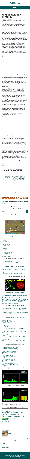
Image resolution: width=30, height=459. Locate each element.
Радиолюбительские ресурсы (9, 360)
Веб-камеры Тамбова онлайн (9, 352)
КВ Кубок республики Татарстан (9, 325)
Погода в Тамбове (15, 214)
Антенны (9, 19)
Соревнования (5, 256)
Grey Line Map (14, 364)
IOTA (3, 241)
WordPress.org (5, 447)
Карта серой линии (6, 364)
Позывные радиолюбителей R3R (10, 347)
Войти (3, 443)
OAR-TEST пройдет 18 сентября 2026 (11, 297)
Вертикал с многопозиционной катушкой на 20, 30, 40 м (15, 272)
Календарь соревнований (15, 317)
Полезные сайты (6, 252)
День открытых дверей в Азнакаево (10, 303)
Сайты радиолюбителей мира (9, 361)
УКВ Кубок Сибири (6, 320)
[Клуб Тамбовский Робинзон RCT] (3, 421)
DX (3, 239)
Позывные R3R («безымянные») (9, 348)
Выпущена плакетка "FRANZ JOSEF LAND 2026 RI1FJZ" (15, 299)
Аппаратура (5, 244)
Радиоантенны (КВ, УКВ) (17, 266)
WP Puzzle (17, 456)
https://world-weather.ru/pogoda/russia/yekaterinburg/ (15, 215)
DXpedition (4, 240)
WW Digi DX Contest (6, 322)
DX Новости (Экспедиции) (15, 328)
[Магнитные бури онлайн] (15, 377)
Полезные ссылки (6, 253)
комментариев (6, 446)
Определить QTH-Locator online (9, 356)
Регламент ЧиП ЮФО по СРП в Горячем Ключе (13, 315)
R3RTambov (13, 454)
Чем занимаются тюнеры (8, 264)
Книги (3, 248)
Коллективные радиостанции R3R (10, 349)
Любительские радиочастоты (8, 363)
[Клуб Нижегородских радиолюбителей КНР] (7, 421)
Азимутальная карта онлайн (8, 359)
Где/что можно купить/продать (9, 353)
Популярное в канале (7, 261)
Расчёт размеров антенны (8, 355)
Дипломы (4, 246)
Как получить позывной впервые (9, 351)
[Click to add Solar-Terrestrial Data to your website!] (15, 285)
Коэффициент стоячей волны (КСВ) (10, 262)
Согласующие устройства (8, 254)
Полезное (4, 250)
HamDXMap (5, 365)
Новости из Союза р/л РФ (15, 305)
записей (5, 444)
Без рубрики (5, 245)
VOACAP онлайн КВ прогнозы (9, 357)
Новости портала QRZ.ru (15, 292)
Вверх (3, 163)
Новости (4, 249)
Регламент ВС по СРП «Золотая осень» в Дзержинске (14, 308)
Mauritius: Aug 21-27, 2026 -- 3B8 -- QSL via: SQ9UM (14, 336)
